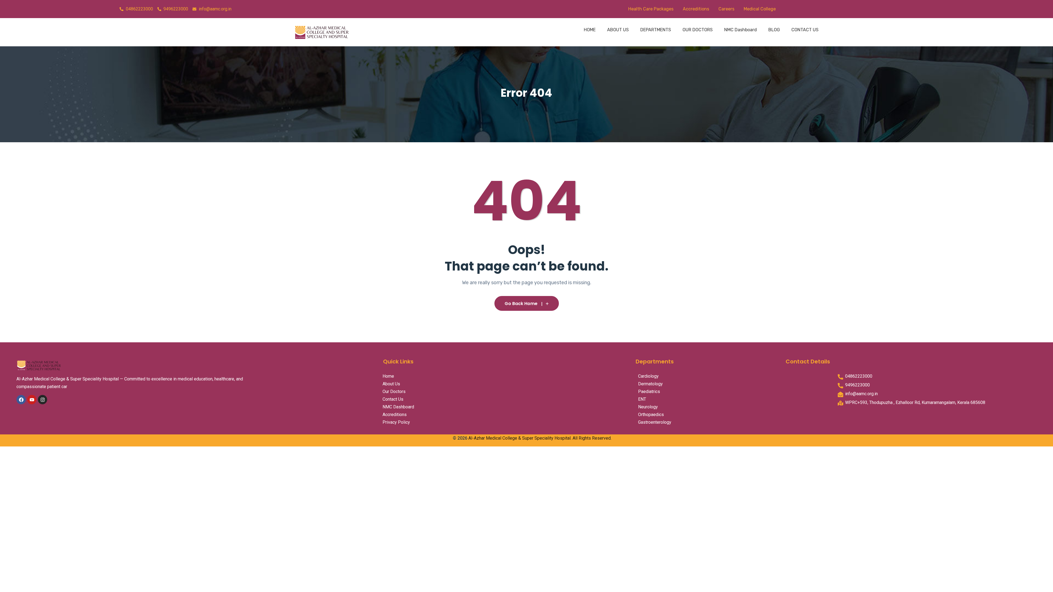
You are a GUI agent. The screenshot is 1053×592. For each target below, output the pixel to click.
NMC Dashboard (740, 29)
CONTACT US (805, 29)
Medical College (760, 9)
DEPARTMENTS (655, 29)
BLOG (774, 29)
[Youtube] (31, 399)
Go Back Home (521, 303)
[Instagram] (42, 399)
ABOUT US (618, 29)
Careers (726, 9)
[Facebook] (21, 399)
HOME (590, 29)
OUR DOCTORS (698, 29)
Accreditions (696, 9)
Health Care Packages (650, 9)
